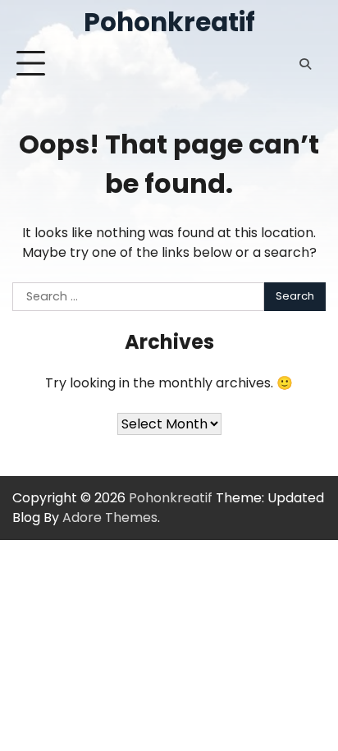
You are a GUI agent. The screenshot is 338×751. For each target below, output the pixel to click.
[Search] (305, 64)
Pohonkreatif (169, 22)
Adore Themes (110, 517)
